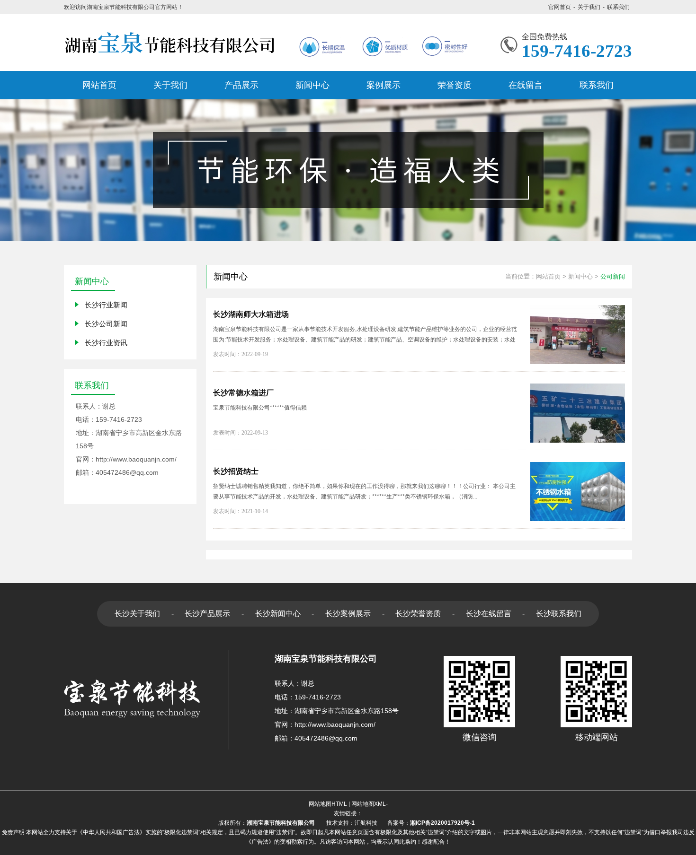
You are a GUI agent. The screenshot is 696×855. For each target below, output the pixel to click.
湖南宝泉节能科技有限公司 (281, 823)
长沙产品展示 (207, 614)
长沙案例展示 (348, 614)
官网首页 (559, 7)
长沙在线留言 (488, 614)
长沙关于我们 (137, 614)
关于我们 (589, 7)
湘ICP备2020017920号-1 (444, 823)
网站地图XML (368, 804)
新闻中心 (580, 276)
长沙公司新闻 (106, 324)
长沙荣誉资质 (418, 614)
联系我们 (618, 7)
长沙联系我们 (558, 614)
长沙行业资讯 (106, 343)
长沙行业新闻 (106, 305)
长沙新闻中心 (278, 614)
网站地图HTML (328, 804)
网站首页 (548, 276)
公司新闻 (612, 276)
